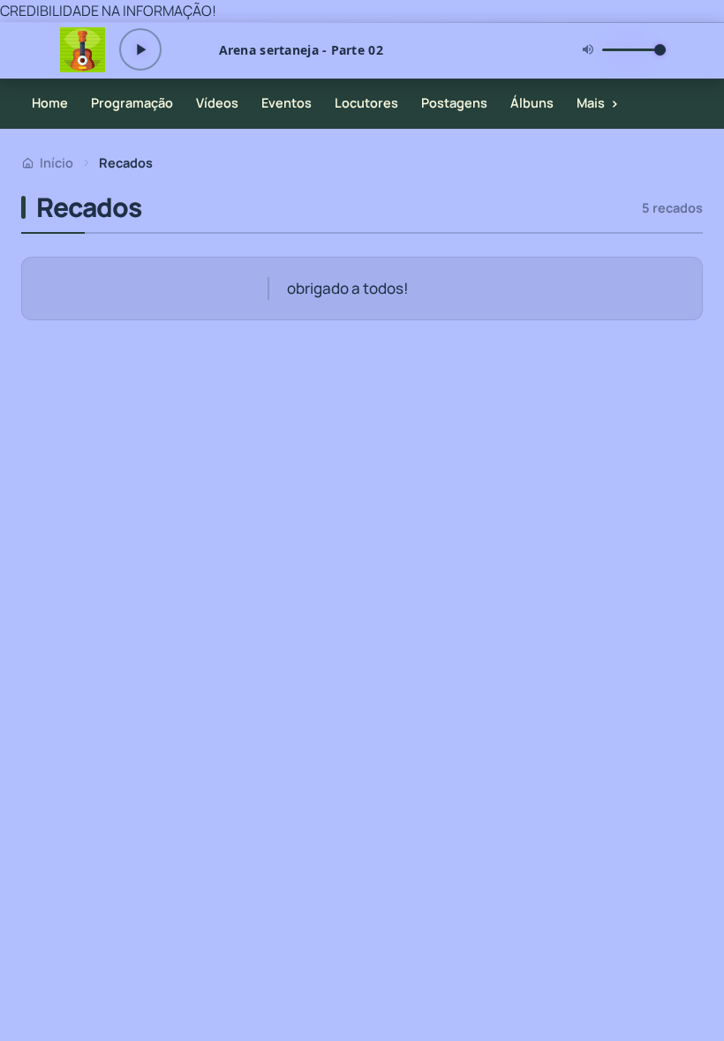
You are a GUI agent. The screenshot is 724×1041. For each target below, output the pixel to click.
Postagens (454, 102)
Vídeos (217, 102)
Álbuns (532, 102)
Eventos (286, 102)
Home (50, 102)
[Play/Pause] (140, 49)
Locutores (366, 102)
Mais (598, 103)
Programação (132, 102)
